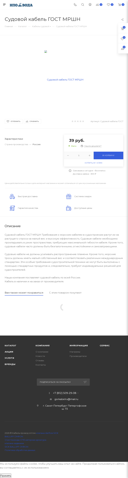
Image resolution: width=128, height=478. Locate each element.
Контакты (41, 365)
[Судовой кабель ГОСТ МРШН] (64, 79)
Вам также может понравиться (24, 292)
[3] (77, 121)
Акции (9, 351)
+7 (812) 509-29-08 (64, 393)
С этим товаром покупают (65, 292)
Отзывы (40, 360)
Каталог (10, 345)
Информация (79, 345)
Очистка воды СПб (15, 440)
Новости (40, 356)
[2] (75, 121)
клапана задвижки (14, 443)
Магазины (75, 351)
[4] (80, 121)
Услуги (9, 358)
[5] (83, 121)
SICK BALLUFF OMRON (16, 446)
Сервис (105, 345)
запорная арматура (35, 440)
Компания (42, 345)
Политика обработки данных (20, 450)
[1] (72, 121)
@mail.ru (73, 399)
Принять (5, 475)
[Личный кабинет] (90, 4)
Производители (78, 356)
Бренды (10, 364)
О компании (42, 351)
